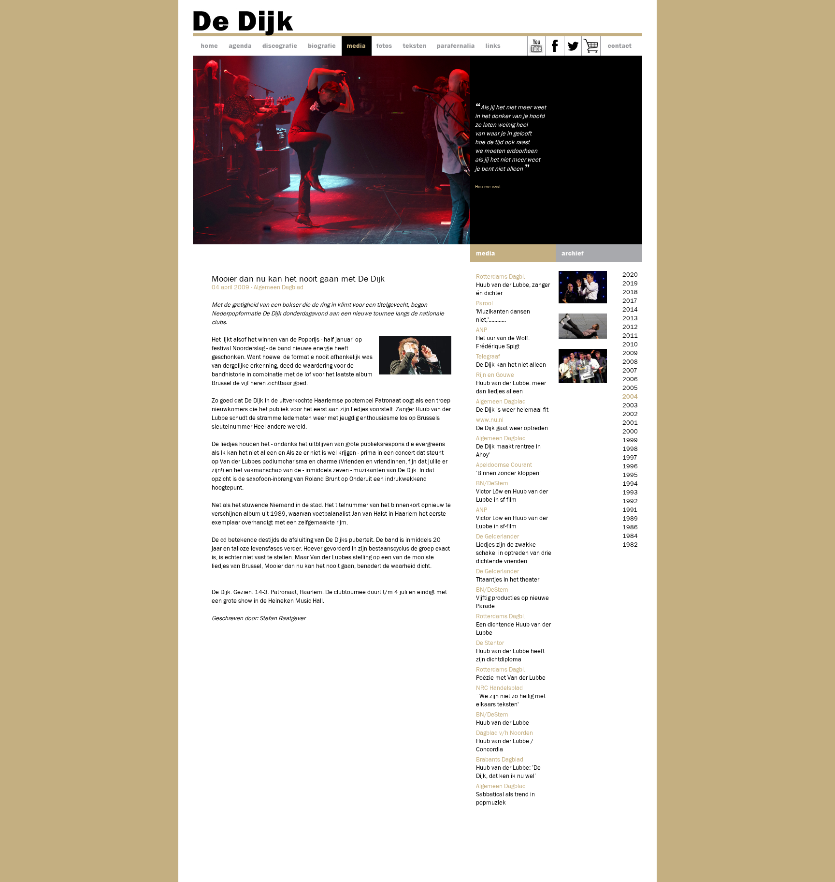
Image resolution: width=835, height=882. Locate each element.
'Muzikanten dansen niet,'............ (503, 316)
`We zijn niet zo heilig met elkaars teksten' (511, 700)
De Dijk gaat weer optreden (512, 428)
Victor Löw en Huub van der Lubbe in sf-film (512, 496)
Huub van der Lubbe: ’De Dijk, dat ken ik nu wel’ (508, 772)
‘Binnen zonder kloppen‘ (508, 473)
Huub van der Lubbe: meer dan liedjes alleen (511, 387)
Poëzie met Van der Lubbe (511, 678)
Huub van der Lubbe (502, 723)
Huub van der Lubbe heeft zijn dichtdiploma (510, 655)
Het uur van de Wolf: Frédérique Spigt (503, 342)
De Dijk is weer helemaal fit (512, 410)
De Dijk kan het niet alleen (511, 365)
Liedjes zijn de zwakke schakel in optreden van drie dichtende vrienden (513, 553)
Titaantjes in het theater (507, 580)
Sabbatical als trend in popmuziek (505, 799)
